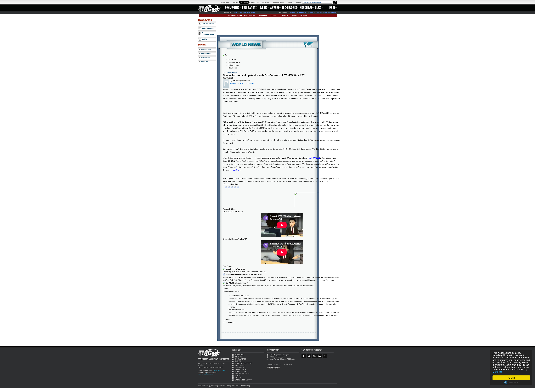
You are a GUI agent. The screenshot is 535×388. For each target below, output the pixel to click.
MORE (332, 7)
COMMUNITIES (232, 7)
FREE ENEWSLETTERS (243, 363)
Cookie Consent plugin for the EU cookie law (511, 382)
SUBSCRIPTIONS (278, 2)
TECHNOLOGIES (289, 7)
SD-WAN (292, 12)
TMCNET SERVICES (242, 373)
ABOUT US (255, 2)
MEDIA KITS (239, 367)
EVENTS (263, 7)
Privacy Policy (245, 386)
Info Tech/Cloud (208, 28)
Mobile (204, 39)
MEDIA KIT (304, 15)
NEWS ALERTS (240, 369)
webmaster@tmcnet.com (206, 374)
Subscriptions (206, 49)
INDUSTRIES (239, 365)
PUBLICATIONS (249, 7)
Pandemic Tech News (247, 12)
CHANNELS (239, 357)
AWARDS (274, 7)
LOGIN (290, 2)
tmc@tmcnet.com (219, 370)
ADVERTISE (239, 355)
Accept (511, 377)
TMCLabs (284, 15)
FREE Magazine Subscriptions (280, 355)
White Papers (206, 53)
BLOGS (318, 7)
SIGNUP (298, 2)
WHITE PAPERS (249, 15)
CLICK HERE (273, 368)
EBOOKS (274, 15)
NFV (235, 12)
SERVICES (265, 2)
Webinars (204, 61)
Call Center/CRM (208, 23)
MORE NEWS (306, 7)
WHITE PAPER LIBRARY (243, 380)
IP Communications (208, 33)
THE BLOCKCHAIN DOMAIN (306, 12)
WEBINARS (263, 15)
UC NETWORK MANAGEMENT (327, 12)
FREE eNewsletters (276, 357)
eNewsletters (205, 57)
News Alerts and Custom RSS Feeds (282, 359)
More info (497, 372)
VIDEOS (294, 15)
